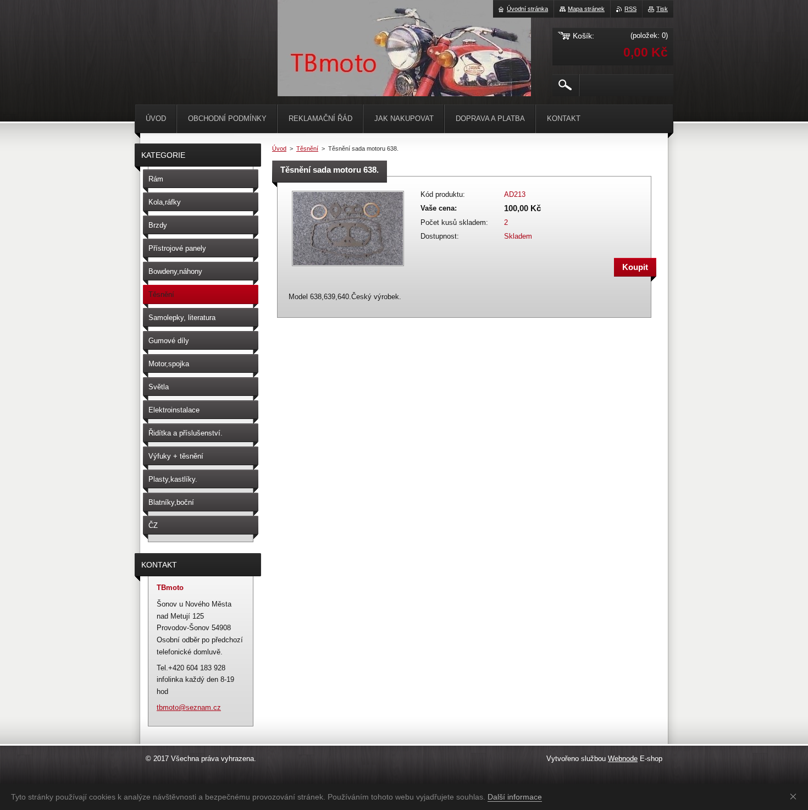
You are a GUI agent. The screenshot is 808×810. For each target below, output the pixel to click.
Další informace (515, 796)
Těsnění (307, 148)
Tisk (662, 8)
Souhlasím (795, 796)
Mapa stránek (586, 8)
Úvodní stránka (527, 8)
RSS (630, 8)
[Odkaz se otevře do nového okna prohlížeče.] (348, 267)
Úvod (279, 148)
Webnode (623, 758)
